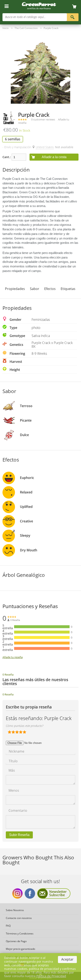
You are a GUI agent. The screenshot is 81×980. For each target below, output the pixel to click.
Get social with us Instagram (17, 893)
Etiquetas (68, 288)
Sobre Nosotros (15, 910)
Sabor (34, 288)
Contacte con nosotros (19, 918)
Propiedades (15, 288)
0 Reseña (8, 674)
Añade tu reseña (12, 657)
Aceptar (67, 959)
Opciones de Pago (16, 941)
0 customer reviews (43, 119)
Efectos (50, 288)
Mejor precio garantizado (20, 949)
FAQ (8, 925)
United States (45, 147)
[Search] (72, 16)
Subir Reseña (19, 835)
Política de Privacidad (51, 976)
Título (13, 761)
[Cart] (75, 7)
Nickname (16, 751)
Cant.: (6, 157)
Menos (14, 790)
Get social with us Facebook (30, 893)
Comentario (18, 810)
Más (12, 770)
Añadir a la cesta (54, 157)
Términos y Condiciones (19, 933)
